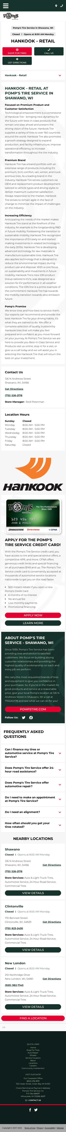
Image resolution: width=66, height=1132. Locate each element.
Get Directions (15, 60)
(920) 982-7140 (14, 985)
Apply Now (33, 615)
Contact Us (35, 1100)
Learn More (33, 623)
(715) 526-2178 (13, 871)
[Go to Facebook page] (30, 1111)
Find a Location (33, 1018)
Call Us (49, 53)
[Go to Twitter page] (36, 1111)
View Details (33, 893)
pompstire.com (33, 709)
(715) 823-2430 (14, 928)
